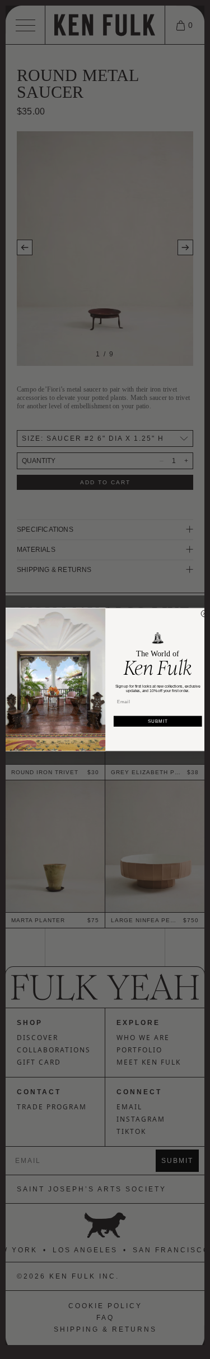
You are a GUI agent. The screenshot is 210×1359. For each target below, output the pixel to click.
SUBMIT (157, 720)
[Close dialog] (204, 614)
